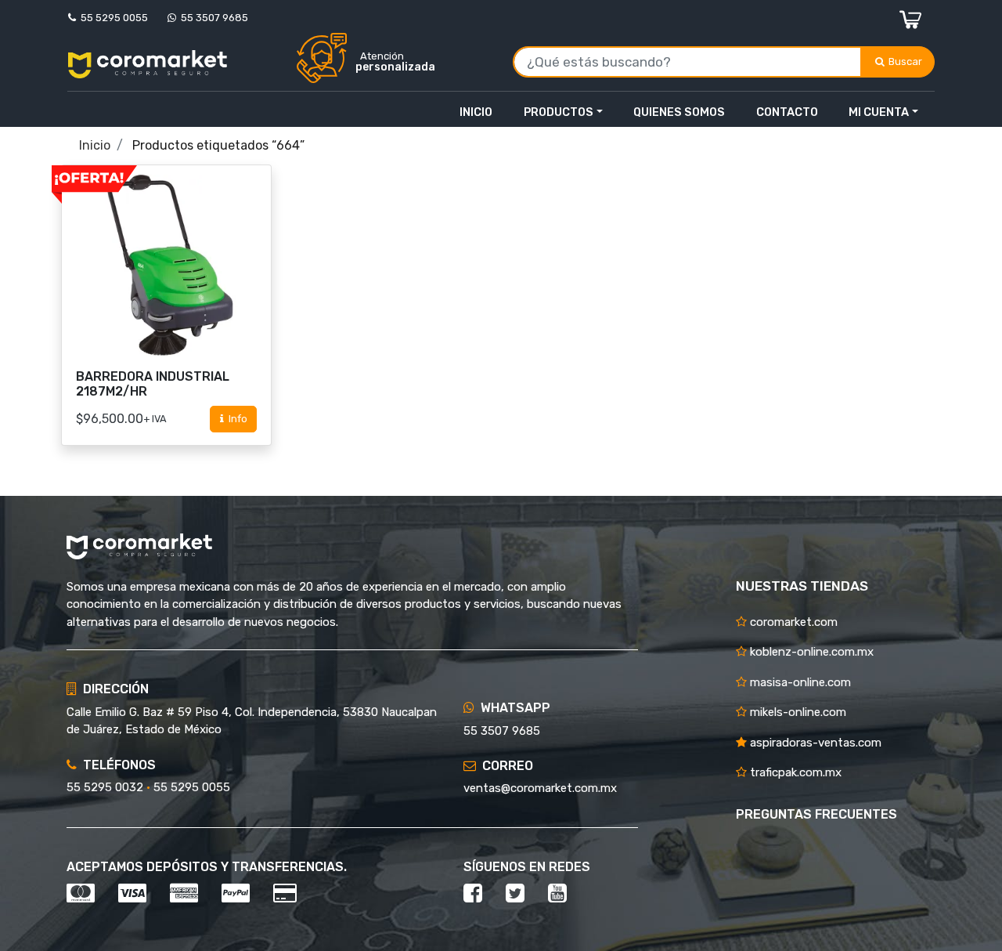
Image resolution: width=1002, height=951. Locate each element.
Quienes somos (679, 112)
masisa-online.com (799, 682)
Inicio (476, 112)
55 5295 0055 (112, 18)
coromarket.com (792, 622)
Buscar (906, 61)
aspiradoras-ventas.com (814, 743)
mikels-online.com (796, 712)
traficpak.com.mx (794, 772)
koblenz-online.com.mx (810, 652)
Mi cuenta (879, 112)
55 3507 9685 (212, 18)
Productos (558, 112)
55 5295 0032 (105, 787)
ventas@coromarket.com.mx (540, 788)
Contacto (787, 112)
